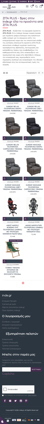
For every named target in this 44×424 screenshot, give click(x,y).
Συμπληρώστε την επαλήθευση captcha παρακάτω (9, 382)
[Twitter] (15, 401)
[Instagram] (10, 401)
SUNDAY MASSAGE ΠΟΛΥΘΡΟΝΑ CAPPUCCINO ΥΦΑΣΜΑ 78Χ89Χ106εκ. (33, 188)
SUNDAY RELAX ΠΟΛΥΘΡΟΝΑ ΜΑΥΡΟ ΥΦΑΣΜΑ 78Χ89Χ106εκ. (12, 108)
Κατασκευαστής (12, 12)
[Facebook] (5, 401)
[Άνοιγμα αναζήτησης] (36, 6)
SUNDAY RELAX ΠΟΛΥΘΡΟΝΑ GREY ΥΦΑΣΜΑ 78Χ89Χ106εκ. (33, 108)
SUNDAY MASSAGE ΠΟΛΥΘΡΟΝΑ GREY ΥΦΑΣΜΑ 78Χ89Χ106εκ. (12, 187)
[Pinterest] (26, 401)
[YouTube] (21, 401)
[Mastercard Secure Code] (19, 420)
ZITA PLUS (10, 103)
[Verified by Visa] (14, 420)
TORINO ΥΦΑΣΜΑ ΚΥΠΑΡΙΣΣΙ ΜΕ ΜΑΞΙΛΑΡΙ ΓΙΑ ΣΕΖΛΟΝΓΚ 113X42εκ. (12, 271)
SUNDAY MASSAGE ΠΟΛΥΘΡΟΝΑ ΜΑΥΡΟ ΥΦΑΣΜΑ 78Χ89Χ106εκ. (33, 147)
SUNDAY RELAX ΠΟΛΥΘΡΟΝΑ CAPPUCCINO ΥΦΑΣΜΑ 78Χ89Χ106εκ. (12, 148)
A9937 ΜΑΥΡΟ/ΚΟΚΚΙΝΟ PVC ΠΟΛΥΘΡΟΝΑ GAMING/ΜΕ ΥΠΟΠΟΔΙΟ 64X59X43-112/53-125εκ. (12, 229)
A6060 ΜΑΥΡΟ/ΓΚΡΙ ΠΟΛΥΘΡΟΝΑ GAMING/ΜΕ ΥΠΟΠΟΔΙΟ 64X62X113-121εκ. (33, 228)
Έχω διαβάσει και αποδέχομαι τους (20, 395)
